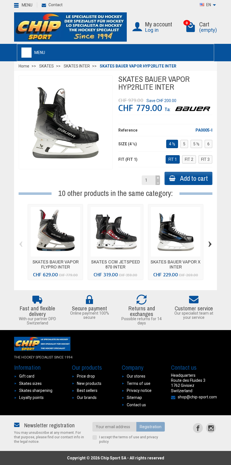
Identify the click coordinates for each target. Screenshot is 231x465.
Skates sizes (30, 383)
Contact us (136, 405)
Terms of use (138, 383)
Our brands (87, 397)
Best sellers (87, 390)
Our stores (136, 376)
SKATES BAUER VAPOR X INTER (175, 264)
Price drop (86, 376)
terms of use (129, 437)
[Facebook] (198, 428)
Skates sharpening (35, 390)
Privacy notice (139, 390)
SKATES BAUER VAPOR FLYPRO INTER (55, 264)
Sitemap (134, 397)
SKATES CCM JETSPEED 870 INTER (115, 264)
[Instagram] (211, 428)
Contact (55, 5)
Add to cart (194, 178)
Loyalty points (31, 397)
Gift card (26, 376)
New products (89, 383)
